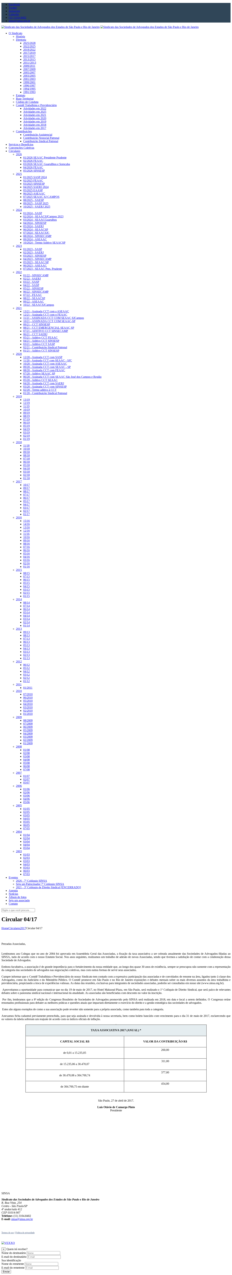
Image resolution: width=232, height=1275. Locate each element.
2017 (23, 928)
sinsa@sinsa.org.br (22, 1219)
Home (5, 928)
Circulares (14, 928)
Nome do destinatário (13, 1252)
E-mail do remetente (12, 1267)
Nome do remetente (12, 1263)
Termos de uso (7, 1232)
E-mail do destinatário (13, 1256)
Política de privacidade (25, 1232)
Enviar (6, 1271)
